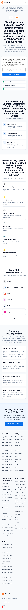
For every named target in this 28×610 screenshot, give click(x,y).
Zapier (16, 517)
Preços (3, 510)
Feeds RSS (5, 434)
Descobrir (4, 513)
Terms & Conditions (6, 602)
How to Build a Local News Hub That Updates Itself (7, 550)
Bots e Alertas (5, 486)
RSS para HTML (19, 437)
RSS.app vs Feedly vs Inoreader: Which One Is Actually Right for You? (7, 566)
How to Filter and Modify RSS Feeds (7, 577)
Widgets (18, 434)
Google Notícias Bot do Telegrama (20, 484)
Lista (16, 448)
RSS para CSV (5, 503)
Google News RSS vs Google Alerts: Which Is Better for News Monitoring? (7, 555)
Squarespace (18, 453)
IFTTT (16, 525)
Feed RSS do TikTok (7, 445)
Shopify (17, 450)
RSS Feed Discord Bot (20, 490)
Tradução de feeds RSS (7, 494)
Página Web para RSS (7, 437)
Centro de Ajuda (6, 535)
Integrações (19, 511)
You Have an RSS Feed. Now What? (7, 569)
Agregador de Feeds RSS (7, 497)
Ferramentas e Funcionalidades (7, 479)
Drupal (16, 462)
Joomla (17, 522)
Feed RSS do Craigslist (7, 450)
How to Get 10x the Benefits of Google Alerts (7, 558)
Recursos (5, 508)
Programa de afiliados (7, 527)
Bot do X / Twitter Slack (20, 498)
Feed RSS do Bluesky (7, 470)
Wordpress (18, 459)
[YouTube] (2, 607)
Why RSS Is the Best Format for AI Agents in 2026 (7, 572)
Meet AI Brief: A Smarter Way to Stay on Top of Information (7, 575)
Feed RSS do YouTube (7, 459)
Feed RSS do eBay (6, 467)
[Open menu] (25, 2)
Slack (16, 520)
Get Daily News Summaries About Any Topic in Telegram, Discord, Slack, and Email (7, 544)
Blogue (4, 541)
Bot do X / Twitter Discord (20, 492)
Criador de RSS (5, 483)
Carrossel (17, 445)
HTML (16, 464)
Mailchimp (17, 514)
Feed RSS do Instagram (7, 442)
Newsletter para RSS (7, 492)
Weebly (17, 456)
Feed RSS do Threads (7, 448)
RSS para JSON (5, 500)
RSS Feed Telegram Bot (20, 487)
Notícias (17, 442)
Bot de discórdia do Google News (20, 503)
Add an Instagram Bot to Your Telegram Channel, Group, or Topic (7, 580)
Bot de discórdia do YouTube (20, 495)
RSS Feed (3, 7)
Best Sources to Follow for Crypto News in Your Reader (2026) (7, 547)
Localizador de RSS (6, 519)
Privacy (3, 605)
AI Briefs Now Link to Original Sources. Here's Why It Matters (7, 563)
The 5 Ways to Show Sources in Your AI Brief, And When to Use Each (7, 561)
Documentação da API (7, 530)
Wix (16, 467)
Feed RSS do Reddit (7, 456)
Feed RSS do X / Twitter (7, 453)
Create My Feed (14, 74)
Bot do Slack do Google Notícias (20, 501)
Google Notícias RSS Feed (7, 439)
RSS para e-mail (6, 489)
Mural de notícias (19, 439)
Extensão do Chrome (7, 524)
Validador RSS (5, 522)
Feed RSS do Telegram (7, 462)
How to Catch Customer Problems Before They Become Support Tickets (7, 552)
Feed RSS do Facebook (7, 464)
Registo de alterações (7, 533)
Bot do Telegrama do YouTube (20, 481)
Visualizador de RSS (7, 516)
